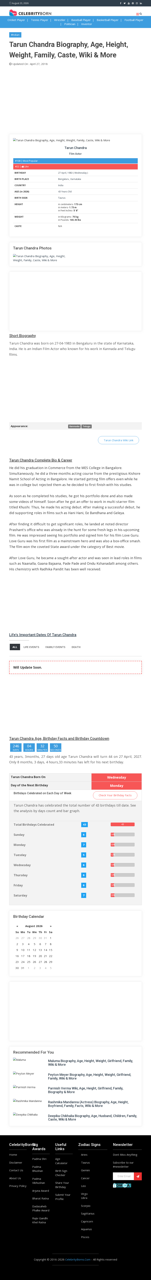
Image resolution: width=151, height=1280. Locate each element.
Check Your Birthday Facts (115, 795)
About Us (15, 1178)
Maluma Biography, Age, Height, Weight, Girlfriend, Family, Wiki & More (90, 1062)
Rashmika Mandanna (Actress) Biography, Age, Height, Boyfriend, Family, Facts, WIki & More (88, 1104)
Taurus (61, 197)
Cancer (85, 1178)
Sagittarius (87, 1213)
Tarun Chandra (75, 148)
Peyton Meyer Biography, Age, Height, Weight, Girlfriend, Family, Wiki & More (89, 1076)
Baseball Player (81, 20)
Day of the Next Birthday (29, 785)
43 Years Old (65, 191)
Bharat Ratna (40, 1198)
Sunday (19, 835)
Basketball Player (108, 20)
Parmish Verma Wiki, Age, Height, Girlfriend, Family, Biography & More (85, 1090)
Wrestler (59, 20)
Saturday (20, 895)
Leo (83, 1186)
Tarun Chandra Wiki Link (118, 440)
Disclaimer (15, 1162)
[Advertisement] (75, 99)
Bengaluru (63, 179)
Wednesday (80, 172)
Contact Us (16, 1170)
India (60, 185)
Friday (18, 885)
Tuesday (20, 855)
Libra (84, 1198)
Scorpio (85, 1206)
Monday (19, 845)
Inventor (86, 24)
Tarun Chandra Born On (28, 777)
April (63, 172)
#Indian (15, 34)
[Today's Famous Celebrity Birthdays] (30, 12)
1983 (70, 172)
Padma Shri (39, 1159)
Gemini (85, 1170)
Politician (69, 24)
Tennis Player (39, 20)
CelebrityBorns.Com (77, 1259)
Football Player (133, 20)
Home (13, 1154)
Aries (84, 1154)
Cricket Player (16, 20)
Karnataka (76, 179)
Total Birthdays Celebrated (34, 825)
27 (59, 172)
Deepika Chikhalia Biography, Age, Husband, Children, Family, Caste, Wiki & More (92, 1117)
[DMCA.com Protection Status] (122, 1185)
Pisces (85, 1237)
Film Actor (75, 153)
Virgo (84, 1194)
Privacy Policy (18, 1186)
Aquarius (86, 1229)
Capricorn (87, 1221)
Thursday (20, 875)
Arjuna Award (40, 1190)
